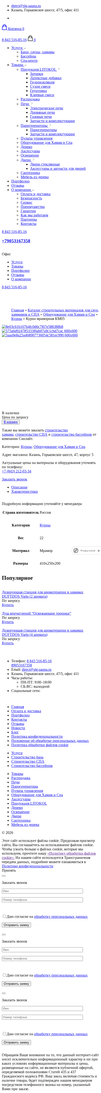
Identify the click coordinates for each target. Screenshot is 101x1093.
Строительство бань (27, 757)
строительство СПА (31, 434)
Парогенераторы (24, 786)
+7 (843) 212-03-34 (16, 471)
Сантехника (21, 820)
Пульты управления (27, 791)
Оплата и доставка (26, 711)
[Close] (4, 876)
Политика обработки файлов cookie (39, 745)
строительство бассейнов (71, 434)
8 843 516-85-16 (14, 40)
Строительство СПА (27, 761)
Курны (16, 319)
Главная (17, 310)
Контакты (19, 719)
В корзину (11, 422)
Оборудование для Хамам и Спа (69, 314)
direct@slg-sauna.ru (26, 6)
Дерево (17, 808)
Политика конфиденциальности (37, 736)
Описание (19, 487)
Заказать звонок (14, 479)
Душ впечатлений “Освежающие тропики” (36, 613)
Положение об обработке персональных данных (50, 741)
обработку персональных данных (61, 917)
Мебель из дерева (25, 825)
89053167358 (21, 665)
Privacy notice (88, 550)
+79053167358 (16, 240)
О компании (21, 190)
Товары (17, 65)
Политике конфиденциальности (27, 866)
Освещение (20, 812)
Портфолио (20, 181)
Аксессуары (21, 799)
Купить (8, 605)
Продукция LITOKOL (29, 803)
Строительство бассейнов (32, 766)
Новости (18, 728)
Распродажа (20, 778)
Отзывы (17, 185)
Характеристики (24, 491)
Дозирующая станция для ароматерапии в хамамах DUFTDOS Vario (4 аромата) (42, 632)
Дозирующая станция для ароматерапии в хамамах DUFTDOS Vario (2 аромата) (42, 594)
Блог (15, 732)
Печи (15, 782)
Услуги (17, 48)
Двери (16, 816)
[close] (99, 550)
